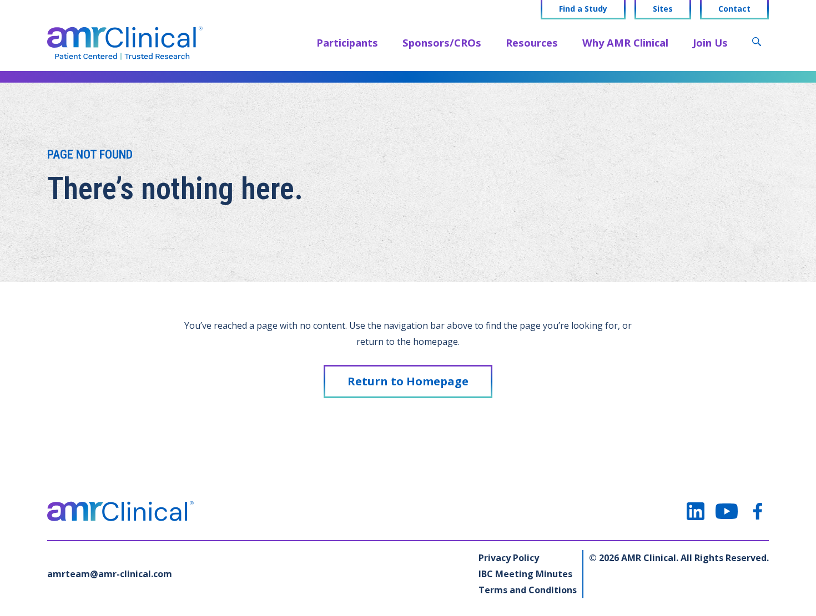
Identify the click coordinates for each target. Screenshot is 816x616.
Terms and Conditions (527, 590)
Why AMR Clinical (625, 42)
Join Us (710, 42)
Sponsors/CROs (441, 42)
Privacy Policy (508, 558)
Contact (734, 8)
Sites (663, 8)
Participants (347, 42)
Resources (532, 42)
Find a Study (583, 8)
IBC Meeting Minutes (525, 574)
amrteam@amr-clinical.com (109, 574)
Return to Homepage (408, 381)
